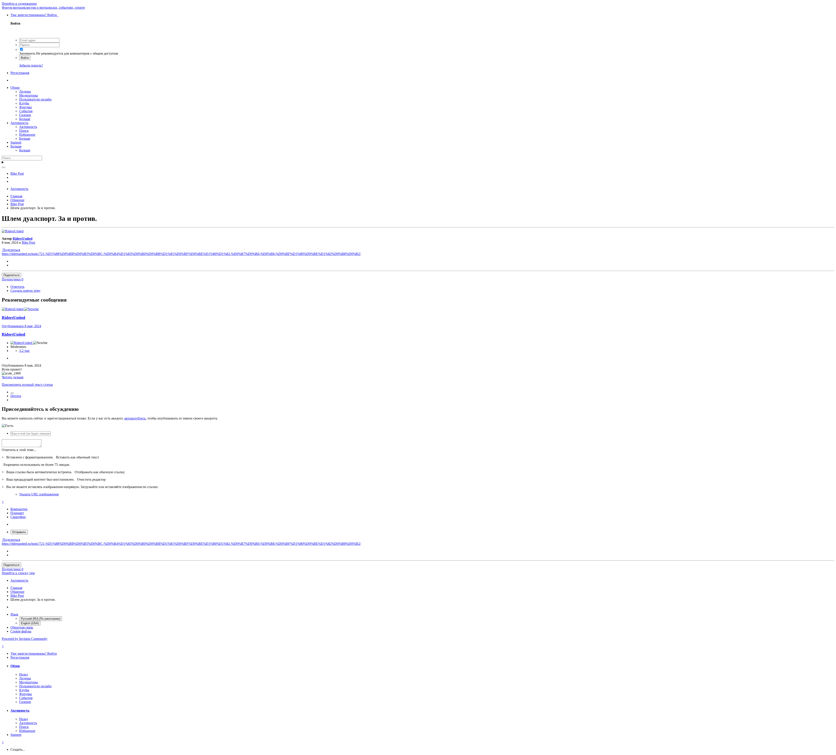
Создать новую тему (25, 290)
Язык (14, 614)
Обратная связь (21, 627)
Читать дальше (13, 377)
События (25, 111)
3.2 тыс (24, 350)
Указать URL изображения (39, 494)
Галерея (25, 115)
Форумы (25, 107)
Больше (24, 119)
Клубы (24, 103)
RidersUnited (22, 238)
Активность (19, 123)
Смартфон (18, 517)
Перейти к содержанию (19, 3)
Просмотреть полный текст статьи (27, 384)
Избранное (27, 134)
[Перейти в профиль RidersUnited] (13, 231)
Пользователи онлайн (35, 99)
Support (15, 142)
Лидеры (25, 91)
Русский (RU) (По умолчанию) (40, 618)
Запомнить (27, 53)
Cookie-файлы (20, 631)
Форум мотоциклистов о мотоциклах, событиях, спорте (43, 7)
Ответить (17, 287)
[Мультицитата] (12, 393)
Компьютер (18, 509)
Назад (23, 674)
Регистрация (19, 73)
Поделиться (11, 250)
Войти (25, 57)
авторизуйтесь (135, 418)
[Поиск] (3, 167)
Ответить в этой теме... (19, 450)
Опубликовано (21, 326)
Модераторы (28, 95)
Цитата (15, 396)
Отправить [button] (19, 532)
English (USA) (30, 623)
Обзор (15, 87)
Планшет (17, 513)
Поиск (24, 131)
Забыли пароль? (31, 65)
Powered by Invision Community (24, 639)
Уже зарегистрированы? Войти (34, 15)
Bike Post (28, 242)
